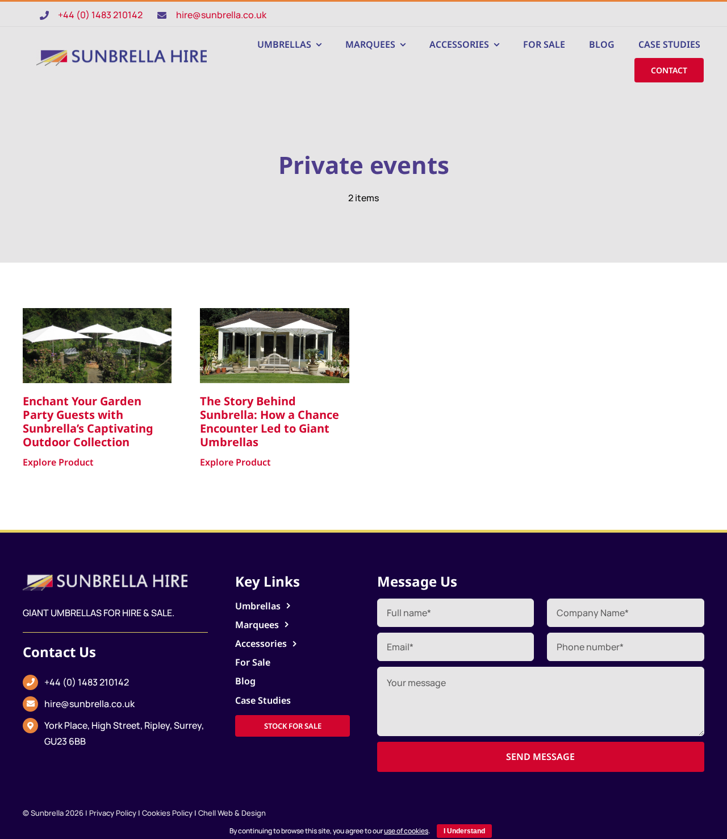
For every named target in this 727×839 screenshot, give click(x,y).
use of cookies (406, 831)
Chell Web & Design (232, 813)
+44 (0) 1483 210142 (100, 15)
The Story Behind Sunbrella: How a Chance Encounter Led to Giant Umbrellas (269, 421)
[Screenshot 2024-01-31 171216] (121, 53)
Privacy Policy (112, 813)
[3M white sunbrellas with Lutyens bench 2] (274, 312)
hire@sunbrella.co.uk (221, 15)
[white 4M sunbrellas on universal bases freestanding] (97, 312)
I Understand (464, 831)
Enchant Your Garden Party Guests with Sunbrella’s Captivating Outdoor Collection (88, 421)
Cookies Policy (167, 813)
